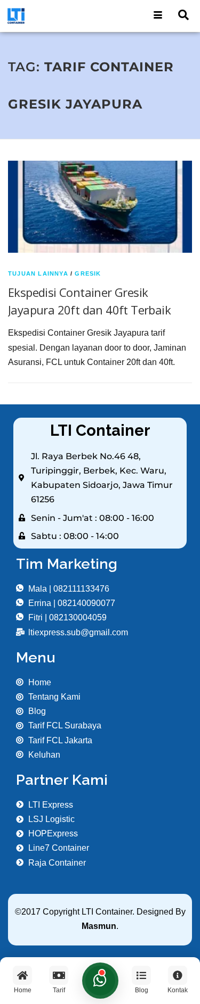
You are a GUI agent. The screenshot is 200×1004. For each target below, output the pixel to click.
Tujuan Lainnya (38, 273)
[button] (183, 16)
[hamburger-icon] (158, 15)
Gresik (88, 273)
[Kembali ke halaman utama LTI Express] (50, 16)
